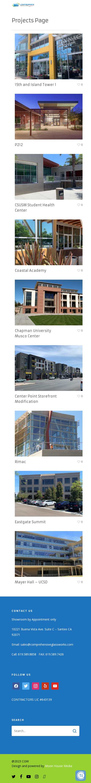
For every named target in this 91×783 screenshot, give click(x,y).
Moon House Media (58, 766)
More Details (49, 53)
